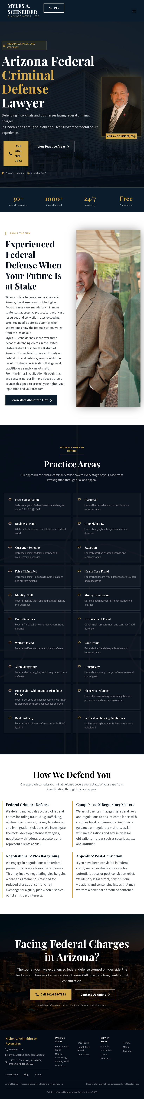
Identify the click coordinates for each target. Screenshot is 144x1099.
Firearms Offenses (96, 690)
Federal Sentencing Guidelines (104, 718)
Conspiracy (92, 667)
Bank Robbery (24, 718)
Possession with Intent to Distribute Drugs (38, 692)
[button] (134, 11)
